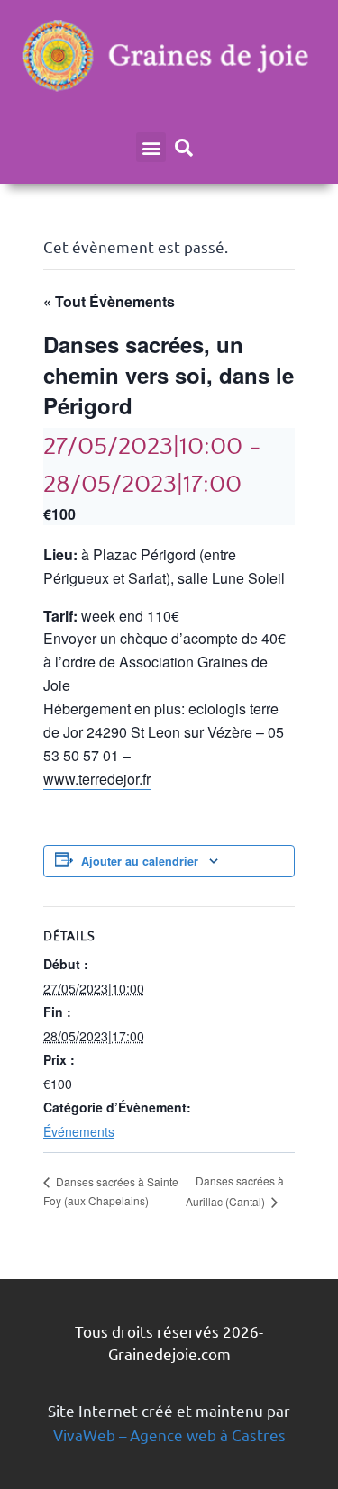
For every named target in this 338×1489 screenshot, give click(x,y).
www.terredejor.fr (97, 778)
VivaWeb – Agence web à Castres (169, 1434)
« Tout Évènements (109, 301)
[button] (151, 147)
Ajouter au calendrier (139, 861)
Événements (78, 1131)
